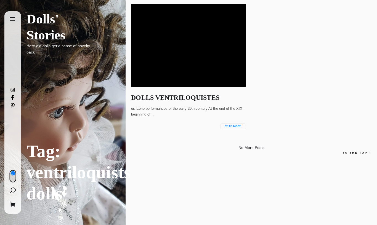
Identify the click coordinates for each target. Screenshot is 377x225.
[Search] (12, 190)
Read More (233, 126)
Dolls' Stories (45, 27)
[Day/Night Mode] (13, 176)
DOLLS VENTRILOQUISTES (175, 97)
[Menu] (12, 19)
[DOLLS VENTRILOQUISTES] (188, 45)
